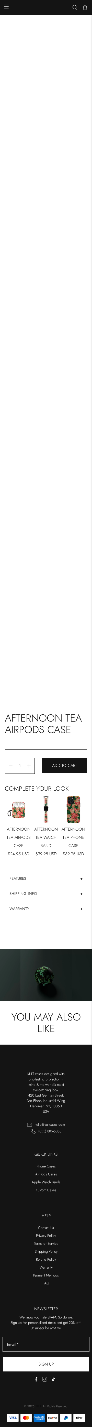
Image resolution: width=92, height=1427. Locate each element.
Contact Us (46, 1227)
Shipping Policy (46, 1251)
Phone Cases (46, 1166)
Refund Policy (46, 1259)
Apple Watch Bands (46, 1182)
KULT (38, 1406)
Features (17, 878)
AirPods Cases (46, 1174)
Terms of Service (46, 1243)
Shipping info (23, 893)
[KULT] (46, 8)
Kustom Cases (46, 1190)
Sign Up (46, 1364)
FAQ (46, 1283)
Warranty (19, 908)
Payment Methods (46, 1275)
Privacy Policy (46, 1235)
